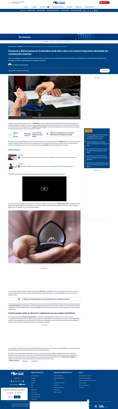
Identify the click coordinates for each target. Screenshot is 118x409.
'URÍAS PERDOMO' (41, 10)
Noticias (11, 392)
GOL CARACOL (43, 7)
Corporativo (81, 387)
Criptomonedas (59, 41)
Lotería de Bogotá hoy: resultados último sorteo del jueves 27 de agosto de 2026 (98, 143)
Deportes (19, 392)
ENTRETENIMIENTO (89, 7)
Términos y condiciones (84, 385)
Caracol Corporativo (35, 396)
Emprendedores (68, 41)
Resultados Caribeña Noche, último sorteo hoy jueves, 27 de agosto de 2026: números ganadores (46, 166)
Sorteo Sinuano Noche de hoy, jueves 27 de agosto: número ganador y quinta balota (98, 150)
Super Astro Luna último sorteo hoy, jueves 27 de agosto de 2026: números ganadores (97, 157)
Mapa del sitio (57, 389)
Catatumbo (34, 361)
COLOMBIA (34, 7)
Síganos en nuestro (15, 134)
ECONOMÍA (69, 7)
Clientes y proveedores (58, 387)
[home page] (59, 2)
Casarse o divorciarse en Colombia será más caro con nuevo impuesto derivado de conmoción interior (45, 46)
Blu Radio (33, 378)
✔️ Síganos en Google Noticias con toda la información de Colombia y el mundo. (46, 299)
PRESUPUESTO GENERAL (53, 10)
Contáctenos (56, 385)
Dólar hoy (52, 41)
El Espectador (34, 389)
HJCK (32, 385)
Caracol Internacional (35, 394)
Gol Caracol (33, 380)
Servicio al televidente (58, 375)
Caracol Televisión (35, 375)
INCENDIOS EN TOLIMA (76, 10)
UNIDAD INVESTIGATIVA (58, 7)
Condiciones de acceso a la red (85, 375)
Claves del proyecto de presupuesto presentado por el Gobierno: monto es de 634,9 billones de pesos (48, 157)
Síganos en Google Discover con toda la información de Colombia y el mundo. (62, 133)
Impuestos (25, 361)
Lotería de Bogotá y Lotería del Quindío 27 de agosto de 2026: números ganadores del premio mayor (97, 136)
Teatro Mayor (34, 392)
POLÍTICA (26, 7)
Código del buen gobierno (59, 382)
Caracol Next (34, 399)
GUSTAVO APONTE (65, 10)
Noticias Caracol (12, 46)
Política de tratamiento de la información (87, 380)
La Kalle (32, 382)
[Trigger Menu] (9, 2)
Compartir (105, 70)
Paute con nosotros (58, 392)
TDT (55, 380)
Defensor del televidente (59, 378)
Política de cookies (83, 382)
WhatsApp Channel (27, 134)
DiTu (32, 387)
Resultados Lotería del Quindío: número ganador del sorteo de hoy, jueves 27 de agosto (98, 164)
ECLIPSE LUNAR (31, 10)
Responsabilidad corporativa (85, 378)
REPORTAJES (78, 7)
